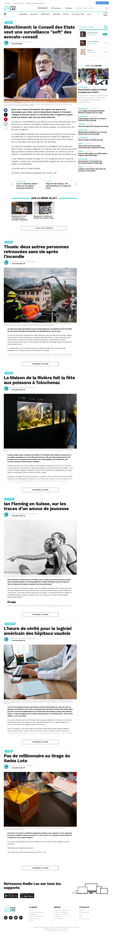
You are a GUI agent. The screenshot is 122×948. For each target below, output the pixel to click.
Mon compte (102, 3)
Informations (58, 916)
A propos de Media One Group (35, 3)
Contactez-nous (18, 3)
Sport (81, 916)
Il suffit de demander (61, 912)
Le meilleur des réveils (61, 910)
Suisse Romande (84, 912)
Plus (89, 14)
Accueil (31, 910)
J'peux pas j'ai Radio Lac (61, 914)
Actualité (34, 14)
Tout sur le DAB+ (77, 14)
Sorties (66, 14)
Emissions (23, 14)
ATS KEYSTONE (17, 43)
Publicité (8, 3)
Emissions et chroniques (36, 912)
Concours (56, 14)
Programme (57, 8)
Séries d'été (45, 14)
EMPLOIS (31, 920)
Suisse (81, 914)
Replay (69, 8)
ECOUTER (43, 8)
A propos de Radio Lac (36, 916)
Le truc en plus (84, 918)
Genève (81, 910)
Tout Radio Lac (59, 918)
